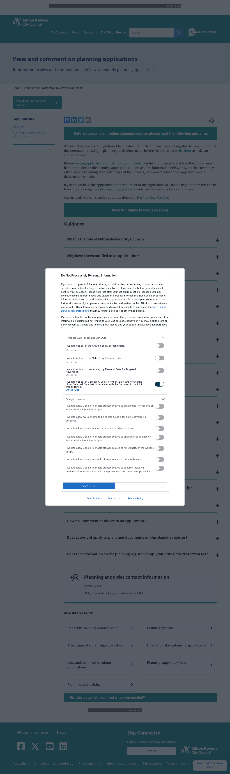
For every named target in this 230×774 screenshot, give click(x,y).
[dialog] (115, 387)
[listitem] (115, 338)
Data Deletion (94, 498)
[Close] (177, 275)
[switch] (159, 345)
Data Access (115, 498)
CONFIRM (89, 485)
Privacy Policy (135, 498)
